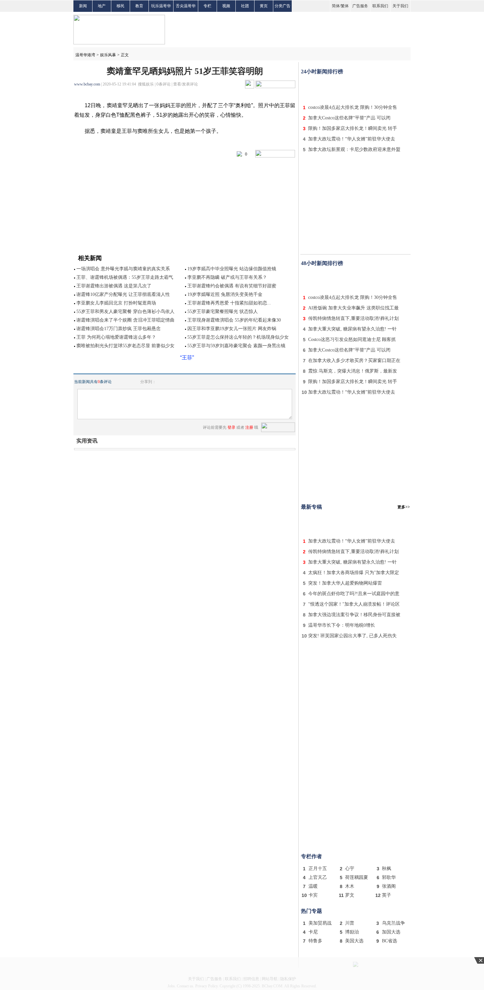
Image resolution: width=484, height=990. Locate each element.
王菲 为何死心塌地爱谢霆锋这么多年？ (116, 337)
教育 (139, 6)
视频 (226, 6)
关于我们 (400, 6)
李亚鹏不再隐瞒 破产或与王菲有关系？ (227, 277)
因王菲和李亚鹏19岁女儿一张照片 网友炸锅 (231, 328)
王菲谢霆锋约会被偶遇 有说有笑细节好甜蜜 (231, 285)
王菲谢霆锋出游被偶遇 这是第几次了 (113, 285)
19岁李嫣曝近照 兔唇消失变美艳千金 (224, 294)
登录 (231, 427)
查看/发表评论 (185, 84)
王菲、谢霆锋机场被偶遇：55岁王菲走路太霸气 (124, 277)
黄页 (264, 6)
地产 (102, 6)
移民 (120, 6)
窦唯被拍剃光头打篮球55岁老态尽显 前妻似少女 (125, 345)
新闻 (83, 6)
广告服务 (360, 6)
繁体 (345, 6)
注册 (249, 427)
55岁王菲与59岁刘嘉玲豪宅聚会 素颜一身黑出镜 (236, 345)
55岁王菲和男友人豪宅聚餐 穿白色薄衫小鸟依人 (125, 311)
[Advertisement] (355, 88)
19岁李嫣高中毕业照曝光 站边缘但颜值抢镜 (231, 268)
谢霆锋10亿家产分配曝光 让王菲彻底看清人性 (123, 294)
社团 (245, 6)
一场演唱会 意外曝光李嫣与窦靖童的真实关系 (123, 268)
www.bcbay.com (87, 84)
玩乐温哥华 (161, 6)
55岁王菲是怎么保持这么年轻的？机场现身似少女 (238, 337)
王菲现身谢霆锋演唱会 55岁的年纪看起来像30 (234, 320)
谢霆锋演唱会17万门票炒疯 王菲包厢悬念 (118, 328)
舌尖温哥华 (186, 6)
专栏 (207, 6)
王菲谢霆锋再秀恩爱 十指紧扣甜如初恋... (229, 303)
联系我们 (380, 6)
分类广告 (282, 6)
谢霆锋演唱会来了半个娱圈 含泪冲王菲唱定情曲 (125, 320)
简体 (336, 6)
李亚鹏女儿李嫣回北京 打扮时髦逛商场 (116, 303)
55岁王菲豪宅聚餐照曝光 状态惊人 (222, 311)
